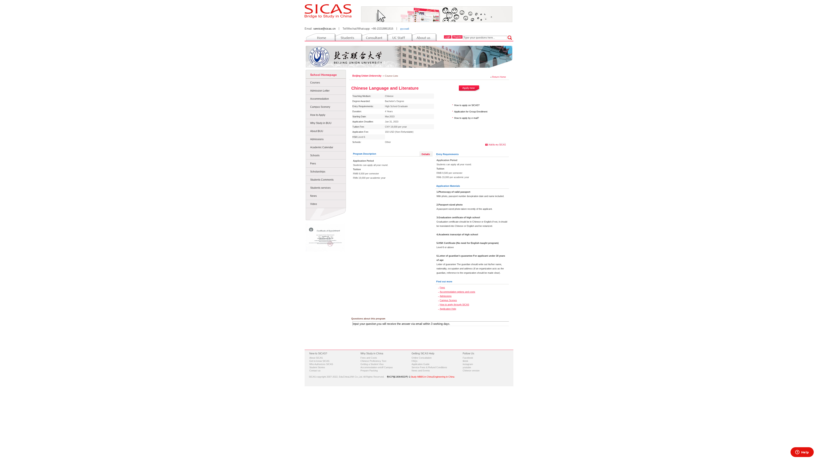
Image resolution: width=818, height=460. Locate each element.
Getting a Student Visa (371, 364)
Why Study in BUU (320, 123)
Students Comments (322, 179)
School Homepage (323, 74)
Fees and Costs (368, 357)
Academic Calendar (321, 147)
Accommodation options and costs (457, 291)
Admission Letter (320, 90)
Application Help (448, 309)
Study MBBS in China (422, 376)
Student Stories (317, 367)
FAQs (415, 361)
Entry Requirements (447, 154)
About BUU (316, 131)
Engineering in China (443, 376)
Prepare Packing (369, 370)
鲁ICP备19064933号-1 (398, 376)
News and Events (421, 370)
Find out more (444, 281)
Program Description (364, 153)
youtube (467, 367)
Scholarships (317, 171)
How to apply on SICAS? (467, 105)
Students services (320, 187)
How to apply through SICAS (454, 304)
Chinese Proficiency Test (373, 361)
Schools (315, 155)
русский (404, 28)
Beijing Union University (367, 75)
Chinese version (471, 370)
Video (313, 204)
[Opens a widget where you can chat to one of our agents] (802, 452)
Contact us (315, 370)
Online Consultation (422, 357)
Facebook (468, 357)
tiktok (465, 361)
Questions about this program (368, 318)
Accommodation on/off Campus (376, 367)
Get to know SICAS (319, 361)
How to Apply (317, 115)
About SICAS (316, 357)
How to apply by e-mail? (466, 118)
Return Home (499, 77)
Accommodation (319, 98)
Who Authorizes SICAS (321, 364)
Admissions (317, 139)
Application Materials (448, 186)
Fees (313, 163)
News (313, 195)
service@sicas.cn (324, 28)
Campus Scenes (448, 300)
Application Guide (420, 364)
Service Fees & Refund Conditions (429, 367)
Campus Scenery (320, 106)
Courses (315, 82)
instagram (468, 364)
